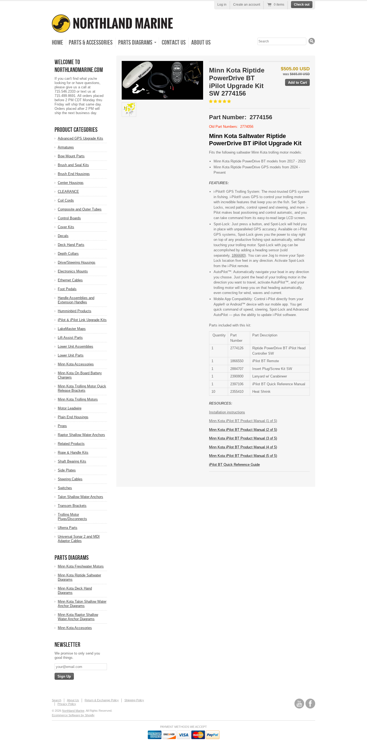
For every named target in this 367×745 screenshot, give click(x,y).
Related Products (71, 444)
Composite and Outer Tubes (80, 209)
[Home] (112, 29)
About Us (201, 42)
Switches (65, 488)
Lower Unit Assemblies (75, 346)
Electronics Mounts (73, 271)
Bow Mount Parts (71, 156)
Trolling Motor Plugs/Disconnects (72, 517)
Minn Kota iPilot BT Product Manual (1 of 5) (243, 421)
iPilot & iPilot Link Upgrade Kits (82, 320)
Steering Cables (70, 479)
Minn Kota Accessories (76, 364)
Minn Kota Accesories (75, 628)
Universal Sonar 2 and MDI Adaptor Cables (79, 539)
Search (56, 700)
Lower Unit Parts (71, 355)
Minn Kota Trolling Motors (78, 399)
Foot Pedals (67, 289)
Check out (302, 4)
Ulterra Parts (67, 528)
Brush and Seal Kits (73, 165)
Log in (221, 4)
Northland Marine (73, 710)
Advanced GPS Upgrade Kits (80, 138)
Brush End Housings (74, 174)
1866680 (238, 255)
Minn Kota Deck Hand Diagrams (75, 590)
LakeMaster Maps (72, 329)
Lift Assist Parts (70, 338)
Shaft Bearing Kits (72, 461)
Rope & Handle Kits (73, 452)
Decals (63, 236)
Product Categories (76, 130)
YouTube (299, 703)
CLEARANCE (68, 192)
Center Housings (71, 183)
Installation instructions (227, 412)
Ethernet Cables (70, 280)
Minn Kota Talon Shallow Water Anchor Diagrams (82, 603)
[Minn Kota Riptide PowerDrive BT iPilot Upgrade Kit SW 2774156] (162, 80)
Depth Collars (68, 254)
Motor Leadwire (69, 408)
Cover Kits (66, 227)
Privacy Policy (66, 704)
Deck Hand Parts (71, 245)
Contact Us (174, 42)
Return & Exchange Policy (102, 700)
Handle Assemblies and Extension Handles (76, 300)
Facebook (310, 703)
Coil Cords (66, 200)
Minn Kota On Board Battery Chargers (80, 375)
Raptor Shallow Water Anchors (81, 435)
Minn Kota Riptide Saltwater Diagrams (79, 577)
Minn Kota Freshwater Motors (81, 566)
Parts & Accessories (91, 42)
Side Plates (67, 470)
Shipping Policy (134, 700)
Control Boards (69, 218)
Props (62, 426)
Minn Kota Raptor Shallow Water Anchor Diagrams (78, 617)
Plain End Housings (73, 417)
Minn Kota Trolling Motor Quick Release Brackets (82, 388)
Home (57, 42)
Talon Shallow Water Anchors (80, 497)
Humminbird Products (74, 311)
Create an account (246, 4)
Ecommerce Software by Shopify (73, 715)
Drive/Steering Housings (76, 262)
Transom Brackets (72, 506)
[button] (220, 101)
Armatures (66, 147)
